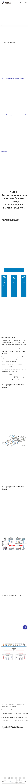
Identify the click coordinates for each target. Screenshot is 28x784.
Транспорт (13, 42)
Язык (20, 3)
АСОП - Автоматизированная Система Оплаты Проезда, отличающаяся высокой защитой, (13, 115)
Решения (6, 42)
